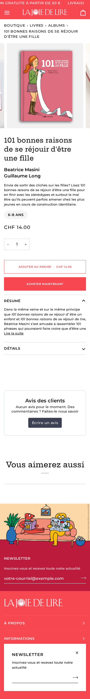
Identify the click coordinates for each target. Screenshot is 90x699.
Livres (37, 25)
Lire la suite (14, 333)
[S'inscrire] (74, 678)
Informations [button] (19, 638)
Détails (12, 348)
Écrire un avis (45, 423)
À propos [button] (14, 623)
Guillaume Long (22, 175)
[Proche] (79, 650)
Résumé (12, 301)
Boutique (14, 25)
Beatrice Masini (22, 169)
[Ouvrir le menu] (11, 12)
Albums (56, 25)
